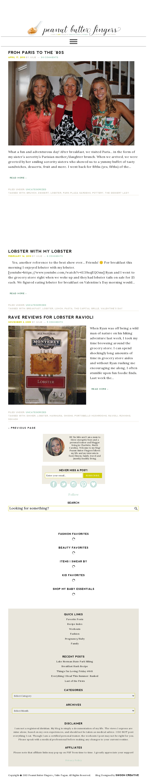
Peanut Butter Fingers (73, 29)
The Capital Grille (86, 308)
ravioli (113, 416)
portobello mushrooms (90, 416)
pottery (98, 193)
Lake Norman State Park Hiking (74, 661)
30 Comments (49, 57)
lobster (56, 193)
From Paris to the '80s (36, 52)
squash (13, 419)
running (124, 416)
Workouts (75, 629)
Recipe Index (74, 624)
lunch (59, 308)
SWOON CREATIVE (127, 775)
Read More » (18, 178)
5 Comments (55, 322)
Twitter (64, 484)
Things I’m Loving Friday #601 (75, 671)
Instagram (74, 484)
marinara (56, 416)
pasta (69, 308)
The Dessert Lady (117, 193)
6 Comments (55, 256)
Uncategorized (36, 189)
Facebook (54, 484)
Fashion (75, 633)
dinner (31, 416)
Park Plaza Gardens (77, 193)
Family (75, 643)
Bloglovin (93, 484)
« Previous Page (22, 428)
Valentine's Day (112, 308)
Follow (73, 494)
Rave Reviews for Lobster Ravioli (51, 317)
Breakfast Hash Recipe (74, 666)
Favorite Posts (74, 619)
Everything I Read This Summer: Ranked (74, 676)
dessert (43, 193)
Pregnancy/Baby (75, 638)
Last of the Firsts (75, 681)
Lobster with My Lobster (40, 251)
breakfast (34, 308)
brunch (32, 193)
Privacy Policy (73, 760)
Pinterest (84, 484)
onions (68, 416)
